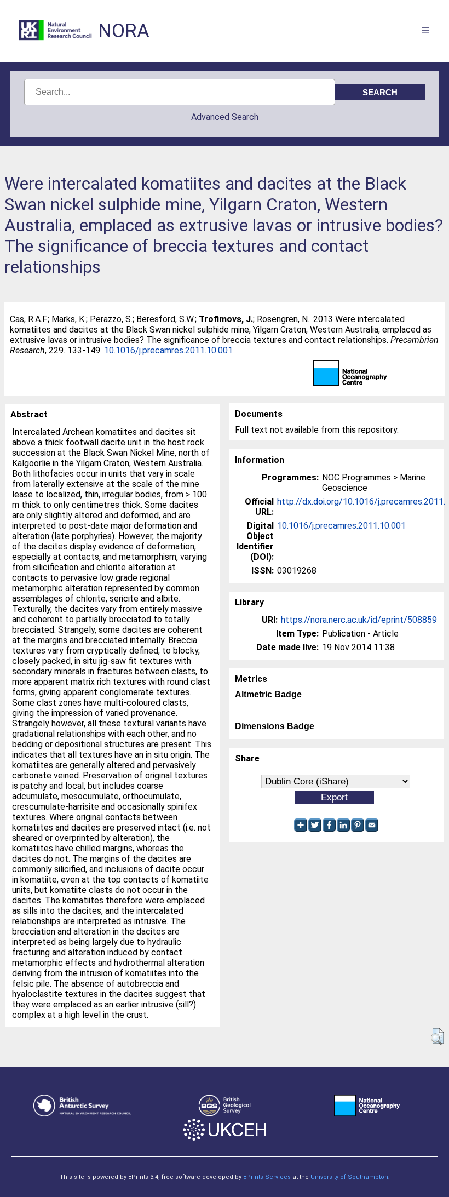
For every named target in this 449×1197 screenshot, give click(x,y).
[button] (437, 1036)
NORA (123, 31)
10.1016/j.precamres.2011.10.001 (168, 350)
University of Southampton (349, 1177)
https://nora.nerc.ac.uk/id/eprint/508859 (359, 620)
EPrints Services (267, 1177)
